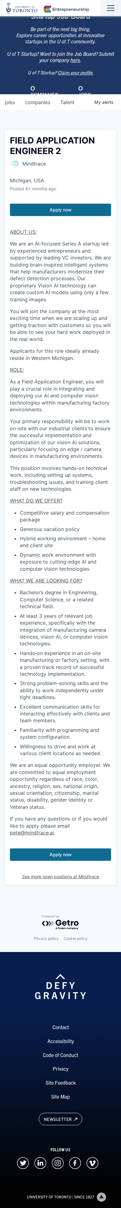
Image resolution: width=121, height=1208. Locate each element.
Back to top (101, 1197)
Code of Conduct (60, 1055)
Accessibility (60, 1041)
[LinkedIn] (40, 1162)
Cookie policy (75, 938)
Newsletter (58, 1119)
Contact (60, 1027)
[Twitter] (23, 1162)
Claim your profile (75, 72)
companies (37, 102)
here (75, 60)
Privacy (60, 1068)
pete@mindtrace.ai (32, 833)
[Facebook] (75, 1162)
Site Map (60, 1096)
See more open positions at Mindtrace (60, 876)
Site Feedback (61, 1082)
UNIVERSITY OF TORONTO (49, 1196)
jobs (10, 102)
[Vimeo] (92, 1162)
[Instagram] (58, 1162)
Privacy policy (46, 938)
